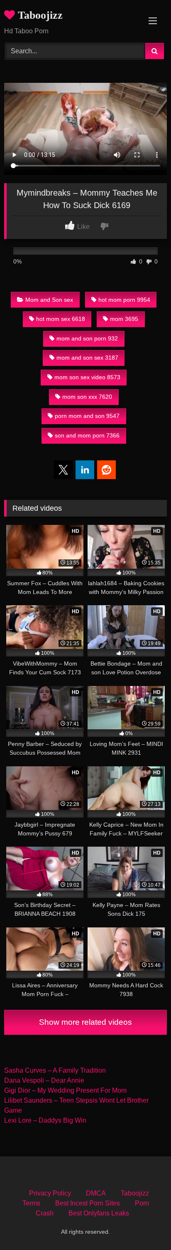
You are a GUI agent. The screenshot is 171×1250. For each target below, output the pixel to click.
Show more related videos (85, 1022)
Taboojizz (39, 15)
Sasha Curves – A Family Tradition (55, 1070)
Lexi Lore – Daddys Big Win (45, 1120)
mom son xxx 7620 (87, 396)
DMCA (96, 1193)
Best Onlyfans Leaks (98, 1213)
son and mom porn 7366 (87, 435)
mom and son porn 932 (87, 338)
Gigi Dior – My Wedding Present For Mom (65, 1090)
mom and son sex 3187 (87, 357)
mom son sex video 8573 (87, 377)
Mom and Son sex (49, 299)
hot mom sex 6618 (60, 319)
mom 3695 (124, 319)
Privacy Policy (50, 1193)
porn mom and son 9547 (87, 416)
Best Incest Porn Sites (87, 1203)
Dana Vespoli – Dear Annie (44, 1080)
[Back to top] (145, 1225)
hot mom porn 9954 (124, 299)
